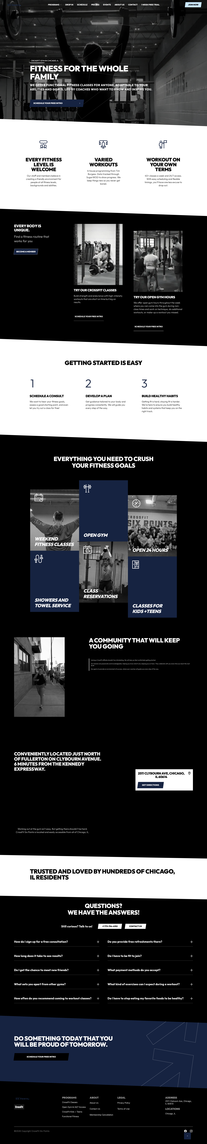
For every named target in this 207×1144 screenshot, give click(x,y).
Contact (133, 4)
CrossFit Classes (69, 1102)
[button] (51, 886)
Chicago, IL (170, 1113)
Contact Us (95, 1109)
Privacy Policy (123, 1103)
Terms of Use (123, 1109)
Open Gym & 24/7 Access (74, 1107)
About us (119, 4)
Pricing (95, 4)
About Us (94, 1103)
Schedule (82, 4)
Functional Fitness (70, 1116)
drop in (69, 4)
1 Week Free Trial (150, 4)
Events (107, 4)
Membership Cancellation (101, 1115)
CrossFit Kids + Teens (72, 1112)
